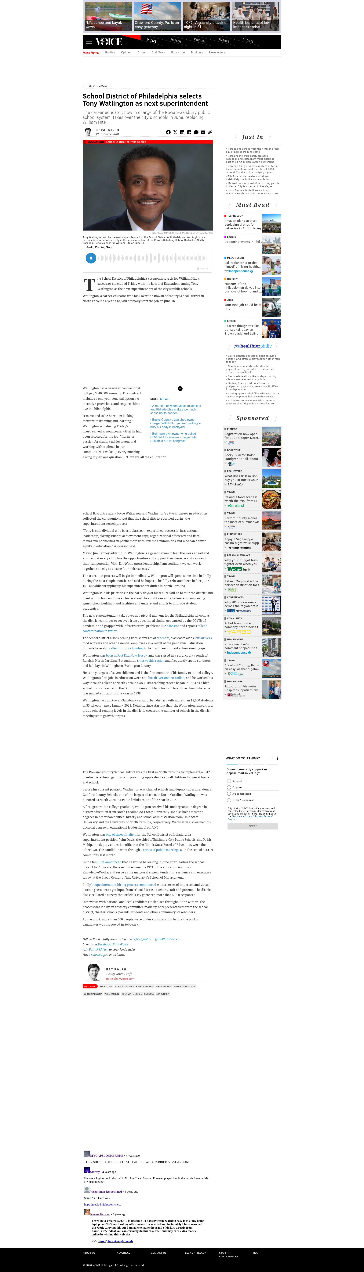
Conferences (235, 597)
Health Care (234, 681)
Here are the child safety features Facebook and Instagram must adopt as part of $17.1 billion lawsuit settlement (250, 158)
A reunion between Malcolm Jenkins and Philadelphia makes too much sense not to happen (175, 409)
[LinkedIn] (182, 133)
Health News (235, 639)
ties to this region (151, 660)
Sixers (231, 321)
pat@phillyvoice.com (120, 978)
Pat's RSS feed (98, 949)
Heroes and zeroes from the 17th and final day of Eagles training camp (252, 150)
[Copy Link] (210, 133)
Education (178, 52)
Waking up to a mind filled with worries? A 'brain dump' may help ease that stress (252, 395)
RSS (255, 1252)
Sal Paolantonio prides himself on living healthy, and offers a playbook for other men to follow (253, 359)
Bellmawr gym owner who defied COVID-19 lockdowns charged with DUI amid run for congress (173, 437)
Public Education (184, 986)
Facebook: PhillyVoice (113, 944)
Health (176, 40)
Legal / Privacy (195, 1252)
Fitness (232, 429)
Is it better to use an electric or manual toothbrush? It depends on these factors (250, 402)
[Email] (203, 133)
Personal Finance (238, 555)
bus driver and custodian (166, 678)
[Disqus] (148, 1098)
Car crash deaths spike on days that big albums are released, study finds (251, 377)
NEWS (164, 399)
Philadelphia (164, 986)
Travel (231, 492)
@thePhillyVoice (166, 939)
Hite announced (109, 862)
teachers (163, 638)
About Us (89, 1252)
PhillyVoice (108, 42)
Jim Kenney (162, 993)
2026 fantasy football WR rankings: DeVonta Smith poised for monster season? (252, 191)
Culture (200, 40)
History (232, 279)
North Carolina (92, 993)
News (151, 40)
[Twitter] (175, 133)
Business (197, 52)
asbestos (173, 626)
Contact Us (158, 1252)
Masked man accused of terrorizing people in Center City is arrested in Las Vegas (252, 184)
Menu (89, 42)
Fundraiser (234, 534)
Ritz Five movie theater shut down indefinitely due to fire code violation (248, 177)
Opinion (126, 52)
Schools (149, 993)
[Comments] (196, 133)
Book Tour (234, 450)
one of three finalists (121, 834)
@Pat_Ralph (142, 939)
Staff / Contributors (228, 1254)
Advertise (123, 1252)
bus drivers (203, 638)
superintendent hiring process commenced (124, 885)
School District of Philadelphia (126, 142)
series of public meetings (161, 850)
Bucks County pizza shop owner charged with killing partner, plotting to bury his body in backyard (175, 423)
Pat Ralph (110, 130)
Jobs (230, 300)
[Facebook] (168, 133)
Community (234, 618)
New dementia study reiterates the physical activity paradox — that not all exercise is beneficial (250, 369)
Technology (235, 215)
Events (224, 40)
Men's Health (235, 258)
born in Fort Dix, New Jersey (126, 655)
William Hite (111, 993)
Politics (110, 52)
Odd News (158, 52)
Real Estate (234, 471)
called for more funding (126, 648)
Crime (141, 52)
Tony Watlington (132, 993)
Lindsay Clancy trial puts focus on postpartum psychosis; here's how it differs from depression (252, 386)
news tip (99, 955)
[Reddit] (189, 133)
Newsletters (217, 52)
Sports (248, 40)
